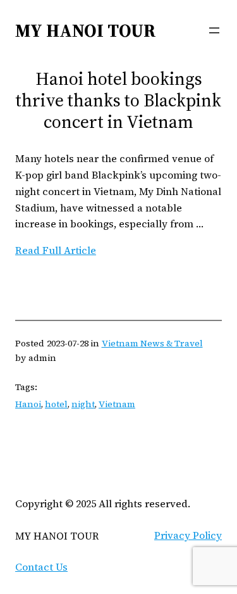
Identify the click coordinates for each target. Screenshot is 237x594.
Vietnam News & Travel (152, 343)
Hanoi (28, 404)
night (83, 404)
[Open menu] (214, 30)
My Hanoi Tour (85, 30)
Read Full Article (55, 250)
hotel (56, 404)
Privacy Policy (188, 535)
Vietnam (117, 404)
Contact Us (41, 567)
